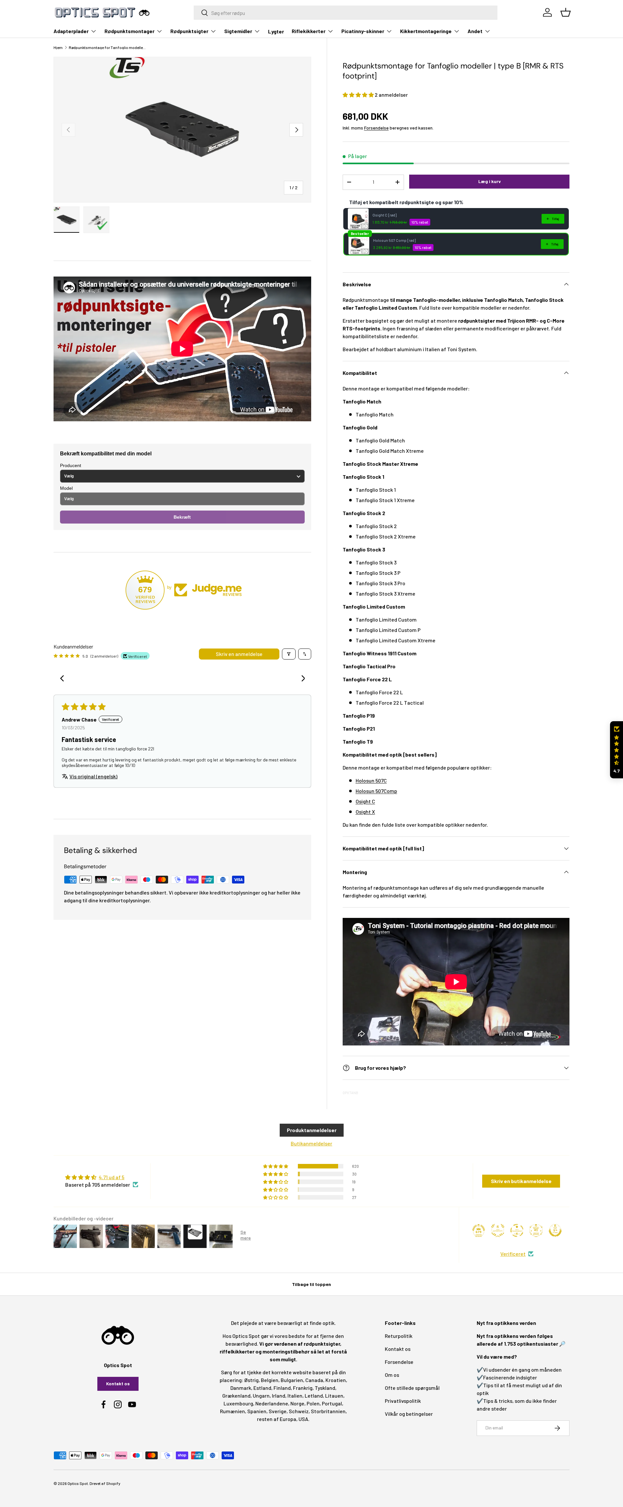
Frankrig (302, 1388)
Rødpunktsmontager (129, 31)
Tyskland (325, 1388)
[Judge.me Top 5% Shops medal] (555, 1230)
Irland (278, 1395)
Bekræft (182, 517)
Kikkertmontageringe (426, 31)
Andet (475, 31)
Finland (282, 1388)
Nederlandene (271, 1403)
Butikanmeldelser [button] (311, 1143)
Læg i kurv (489, 181)
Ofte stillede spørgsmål (412, 1388)
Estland (262, 1388)
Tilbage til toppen (311, 1284)
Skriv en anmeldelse (239, 654)
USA (303, 1419)
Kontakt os (118, 1383)
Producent (70, 465)
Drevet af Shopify (105, 1483)
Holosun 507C (371, 780)
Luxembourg (238, 1403)
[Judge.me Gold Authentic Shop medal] (497, 1230)
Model (66, 488)
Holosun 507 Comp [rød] (394, 240)
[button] (359, 95)
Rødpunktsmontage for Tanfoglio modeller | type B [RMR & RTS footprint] (108, 47)
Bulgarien (292, 1380)
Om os (392, 1375)
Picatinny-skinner (362, 31)
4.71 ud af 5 (111, 1177)
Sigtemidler (238, 31)
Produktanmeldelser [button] (311, 1130)
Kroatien (335, 1380)
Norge (297, 1403)
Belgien (269, 1380)
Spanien (256, 1411)
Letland (314, 1395)
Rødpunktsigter (189, 31)
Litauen (334, 1395)
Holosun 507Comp (376, 791)
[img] (101, 1177)
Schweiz (299, 1411)
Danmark (240, 1388)
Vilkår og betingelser (409, 1414)
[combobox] (346, 13)
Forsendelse (376, 127)
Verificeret (513, 1254)
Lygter (276, 31)
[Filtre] (289, 654)
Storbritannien (328, 1411)
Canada (314, 1380)
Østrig (251, 1380)
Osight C (365, 801)
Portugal (332, 1403)
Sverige (278, 1411)
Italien (294, 1395)
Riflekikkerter (308, 31)
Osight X (365, 812)
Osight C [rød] (385, 215)
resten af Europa (276, 1419)
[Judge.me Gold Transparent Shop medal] (516, 1230)
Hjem (58, 47)
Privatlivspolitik (403, 1401)
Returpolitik (398, 1336)
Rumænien (232, 1411)
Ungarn (261, 1395)
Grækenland (236, 1395)
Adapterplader (71, 31)
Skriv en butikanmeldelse (521, 1181)
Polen (313, 1403)
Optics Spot (77, 1483)
